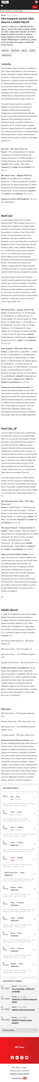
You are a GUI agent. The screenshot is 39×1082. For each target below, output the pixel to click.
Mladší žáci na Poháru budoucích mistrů (24, 1001)
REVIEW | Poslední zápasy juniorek (22, 1021)
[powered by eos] (19, 1078)
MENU (35, 7)
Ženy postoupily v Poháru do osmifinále (23, 990)
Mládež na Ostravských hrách (23, 1010)
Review (14, 986)
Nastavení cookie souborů (19, 1074)
